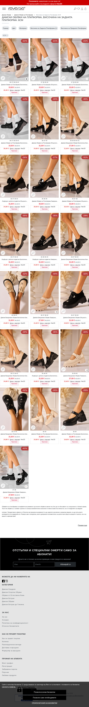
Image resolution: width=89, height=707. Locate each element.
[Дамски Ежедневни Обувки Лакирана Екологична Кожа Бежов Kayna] (55, 312)
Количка (5, 641)
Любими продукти (9, 675)
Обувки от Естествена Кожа (13, 595)
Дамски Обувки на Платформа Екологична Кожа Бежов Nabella (14, 85)
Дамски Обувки (6, 15)
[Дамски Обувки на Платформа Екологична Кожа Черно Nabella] (26, 79)
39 (16, 82)
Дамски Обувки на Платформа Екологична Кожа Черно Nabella (75, 85)
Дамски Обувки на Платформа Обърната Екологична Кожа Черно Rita (74, 201)
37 (12, 82)
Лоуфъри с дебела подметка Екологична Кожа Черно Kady (44, 376)
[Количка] (85, 8)
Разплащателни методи (11, 644)
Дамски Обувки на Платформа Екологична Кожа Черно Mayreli (14, 143)
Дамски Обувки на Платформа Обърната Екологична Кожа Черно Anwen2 (44, 143)
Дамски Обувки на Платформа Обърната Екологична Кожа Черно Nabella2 (44, 85)
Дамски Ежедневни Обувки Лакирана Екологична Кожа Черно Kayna (14, 492)
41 (78, 140)
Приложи (14, 92)
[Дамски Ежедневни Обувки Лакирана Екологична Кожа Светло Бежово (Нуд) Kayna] (86, 370)
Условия (5, 620)
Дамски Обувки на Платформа (23, 15)
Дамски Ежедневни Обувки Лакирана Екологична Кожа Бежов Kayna (74, 376)
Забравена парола (9, 669)
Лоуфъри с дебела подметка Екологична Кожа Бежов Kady (14, 259)
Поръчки (5, 672)
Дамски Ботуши (8, 598)
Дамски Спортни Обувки (12, 592)
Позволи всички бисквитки (44, 692)
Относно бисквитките (10, 626)
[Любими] (78, 8)
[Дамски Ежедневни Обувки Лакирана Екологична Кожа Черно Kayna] (56, 312)
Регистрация (7, 666)
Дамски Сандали (9, 589)
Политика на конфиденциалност (15, 623)
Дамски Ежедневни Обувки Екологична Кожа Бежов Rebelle (74, 143)
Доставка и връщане (10, 647)
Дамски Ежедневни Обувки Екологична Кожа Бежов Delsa (14, 318)
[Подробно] (3, 78)
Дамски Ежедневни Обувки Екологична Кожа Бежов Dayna (14, 376)
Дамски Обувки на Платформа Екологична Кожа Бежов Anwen (44, 434)
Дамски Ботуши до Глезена (13, 604)
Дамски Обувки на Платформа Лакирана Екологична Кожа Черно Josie (44, 201)
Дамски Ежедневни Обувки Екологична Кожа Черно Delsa (14, 434)
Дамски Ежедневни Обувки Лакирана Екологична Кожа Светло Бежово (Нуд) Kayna (44, 318)
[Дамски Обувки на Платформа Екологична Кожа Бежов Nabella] (86, 79)
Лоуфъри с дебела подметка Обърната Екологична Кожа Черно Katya (14, 201)
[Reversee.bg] (36, 8)
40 (18, 82)
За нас (4, 617)
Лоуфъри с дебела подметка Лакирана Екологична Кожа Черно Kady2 (44, 259)
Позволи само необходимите (44, 698)
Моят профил (7, 663)
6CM (4, 35)
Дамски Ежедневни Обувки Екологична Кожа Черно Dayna (74, 259)
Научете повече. (9, 687)
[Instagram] (6, 581)
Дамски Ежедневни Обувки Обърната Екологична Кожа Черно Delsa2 (74, 318)
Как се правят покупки (11, 638)
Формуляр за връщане (11, 651)
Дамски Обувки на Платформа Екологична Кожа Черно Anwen (75, 434)
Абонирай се (65, 564)
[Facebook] (3, 581)
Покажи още (82, 525)
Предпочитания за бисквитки (44, 703)
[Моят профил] (82, 8)
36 (10, 82)
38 (14, 82)
